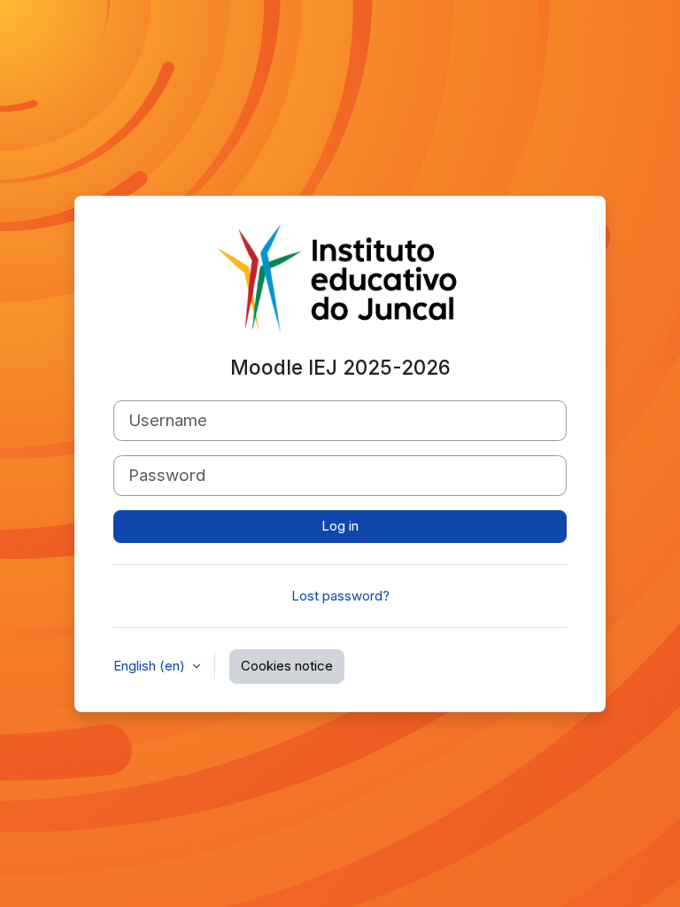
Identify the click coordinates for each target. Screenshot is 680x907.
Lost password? (340, 595)
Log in (340, 525)
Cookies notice (287, 665)
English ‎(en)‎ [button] (151, 665)
